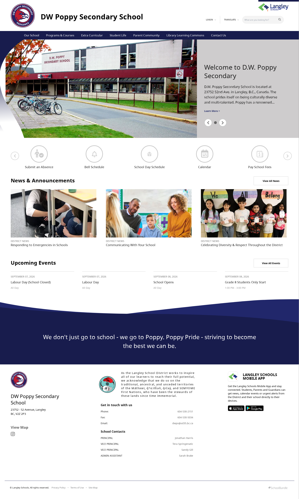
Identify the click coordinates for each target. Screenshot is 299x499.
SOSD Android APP (254, 408)
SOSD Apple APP (236, 408)
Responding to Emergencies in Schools (39, 245)
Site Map (93, 487)
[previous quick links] (15, 156)
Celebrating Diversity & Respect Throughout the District (242, 245)
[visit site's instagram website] (13, 434)
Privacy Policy (59, 487)
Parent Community (146, 35)
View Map (19, 427)
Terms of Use (77, 487)
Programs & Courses (60, 35)
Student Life (118, 35)
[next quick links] (287, 156)
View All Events (271, 263)
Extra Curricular (92, 35)
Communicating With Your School (130, 245)
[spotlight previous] (208, 122)
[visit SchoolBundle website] (278, 488)
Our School (31, 35)
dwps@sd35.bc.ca (182, 423)
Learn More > (212, 111)
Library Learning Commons (185, 35)
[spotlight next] (223, 122)
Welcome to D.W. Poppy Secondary (240, 71)
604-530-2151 (185, 411)
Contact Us (218, 35)
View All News (271, 181)
